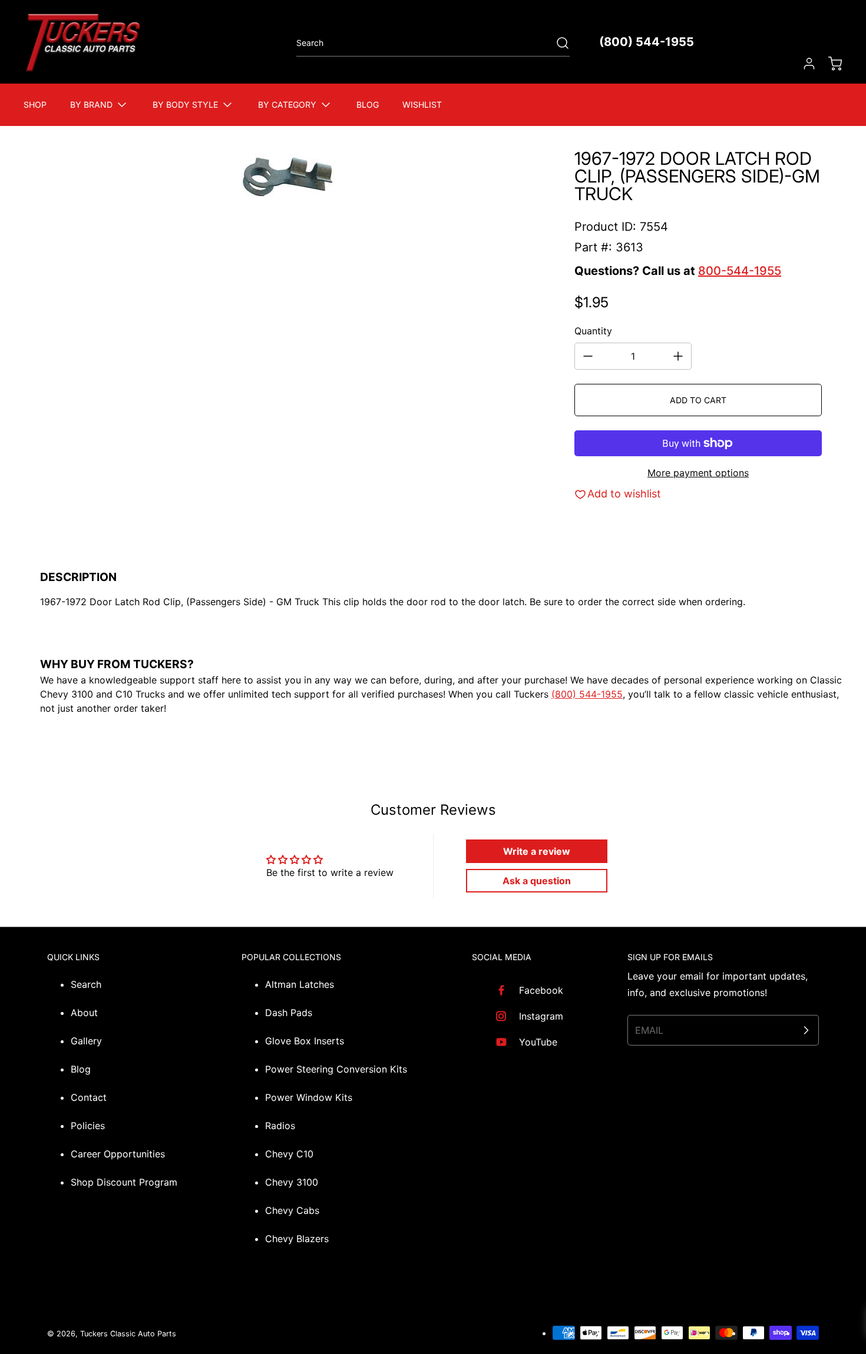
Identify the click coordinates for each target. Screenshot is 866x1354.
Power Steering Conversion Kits (336, 1069)
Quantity (593, 331)
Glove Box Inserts (304, 1041)
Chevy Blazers (297, 1239)
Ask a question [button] (537, 881)
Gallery (86, 1041)
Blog (81, 1069)
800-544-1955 (739, 271)
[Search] (557, 43)
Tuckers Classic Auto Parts (128, 1333)
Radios (280, 1125)
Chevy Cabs (292, 1210)
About (84, 1012)
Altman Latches (299, 984)
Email (649, 1030)
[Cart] (829, 64)
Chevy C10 (289, 1154)
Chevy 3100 (291, 1182)
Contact (89, 1097)
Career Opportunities (118, 1154)
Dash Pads (288, 1012)
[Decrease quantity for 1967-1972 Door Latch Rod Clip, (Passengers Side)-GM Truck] (588, 356)
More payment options (698, 473)
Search (86, 984)
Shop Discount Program (124, 1182)
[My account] (804, 64)
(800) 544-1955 (646, 42)
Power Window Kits (308, 1097)
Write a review (536, 851)
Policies (88, 1125)
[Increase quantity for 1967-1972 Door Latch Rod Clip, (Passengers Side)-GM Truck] (678, 356)
